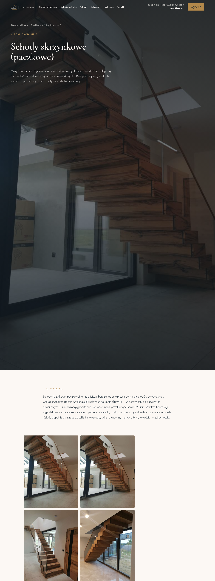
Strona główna (19, 25)
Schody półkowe (68, 6)
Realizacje (108, 6)
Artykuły (83, 6)
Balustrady (95, 6)
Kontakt (120, 6)
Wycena (196, 7)
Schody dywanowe (48, 6)
